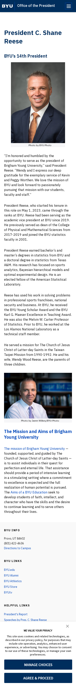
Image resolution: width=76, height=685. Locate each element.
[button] (67, 626)
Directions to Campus (17, 548)
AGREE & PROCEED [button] (38, 678)
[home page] (7, 6)
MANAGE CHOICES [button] (38, 664)
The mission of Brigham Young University (34, 449)
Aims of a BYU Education (29, 492)
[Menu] (68, 6)
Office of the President (36, 5)
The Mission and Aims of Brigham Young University (38, 434)
